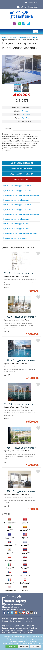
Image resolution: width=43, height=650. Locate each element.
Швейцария (24, 583)
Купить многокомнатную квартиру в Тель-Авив (21, 195)
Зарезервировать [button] (21, 179)
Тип (18, 122)
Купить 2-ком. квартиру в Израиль (16, 224)
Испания (23, 530)
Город (17, 118)
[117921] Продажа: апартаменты (21, 273)
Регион (16, 114)
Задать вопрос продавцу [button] (21, 174)
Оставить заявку (16, 621)
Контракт (15, 107)
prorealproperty (32, 2)
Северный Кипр (9, 591)
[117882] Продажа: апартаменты (21, 491)
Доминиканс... (8, 545)
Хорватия (24, 575)
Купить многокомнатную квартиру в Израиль (20, 233)
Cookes (5, 619)
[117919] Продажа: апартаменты (21, 360)
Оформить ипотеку (17, 619)
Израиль (24, 545)
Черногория (8, 523)
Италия (8, 568)
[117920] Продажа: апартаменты (21, 316)
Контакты (28, 621)
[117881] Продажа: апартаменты (21, 447)
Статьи (5, 621)
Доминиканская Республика (26, 628)
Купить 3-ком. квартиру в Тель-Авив (17, 191)
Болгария (8, 560)
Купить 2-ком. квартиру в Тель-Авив (17, 186)
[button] (38, 57)
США (23, 538)
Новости (30, 619)
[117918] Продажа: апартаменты (21, 404)
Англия (24, 568)
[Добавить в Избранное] (38, 253)
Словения (24, 560)
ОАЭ (8, 530)
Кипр (8, 553)
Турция (23, 523)
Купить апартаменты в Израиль (15, 238)
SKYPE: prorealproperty (21, 168)
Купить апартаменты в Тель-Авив (16, 200)
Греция (8, 538)
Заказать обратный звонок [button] (21, 163)
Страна (16, 111)
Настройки (24, 646)
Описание (7, 128)
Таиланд (24, 553)
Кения (24, 591)
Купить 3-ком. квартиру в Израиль (16, 228)
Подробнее (35, 646)
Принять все (11, 646)
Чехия (8, 575)
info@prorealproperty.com (28, 7)
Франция (8, 583)
